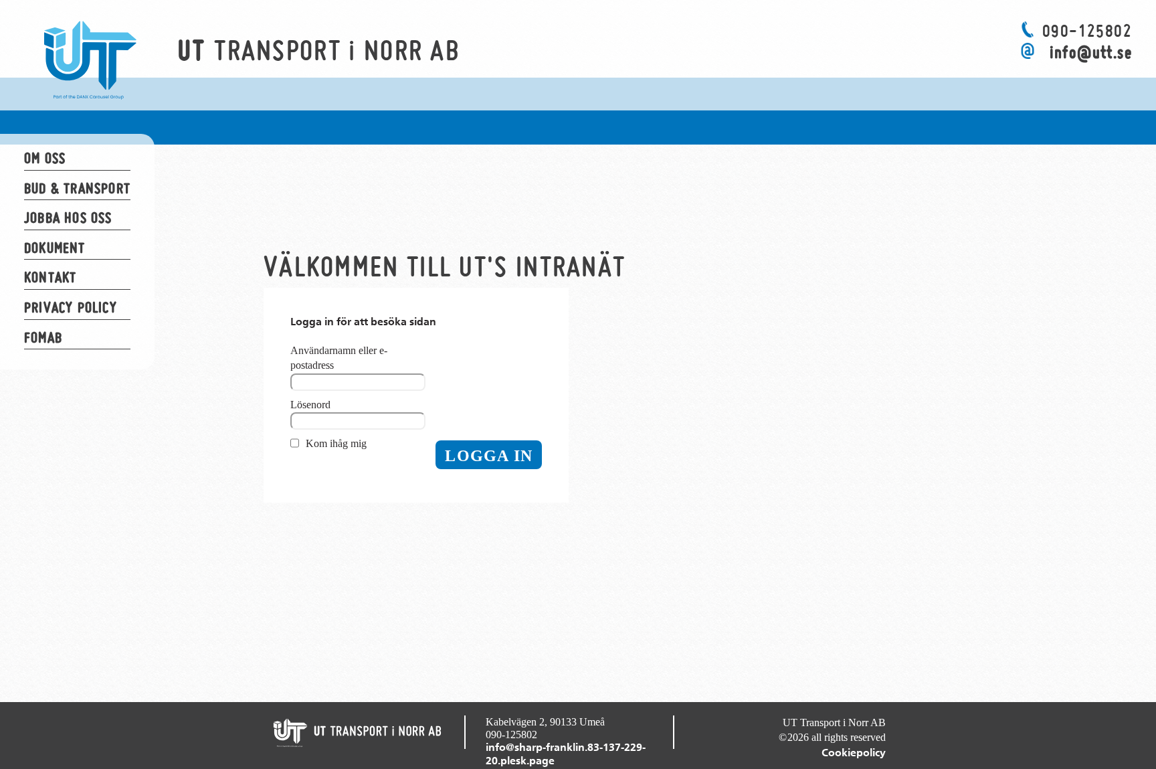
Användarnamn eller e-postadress (338, 358)
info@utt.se (1091, 52)
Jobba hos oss (68, 217)
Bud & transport (77, 188)
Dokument (55, 247)
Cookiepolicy (854, 752)
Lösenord (310, 404)
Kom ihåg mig (336, 443)
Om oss (45, 158)
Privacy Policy (70, 307)
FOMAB (43, 337)
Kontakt (50, 277)
